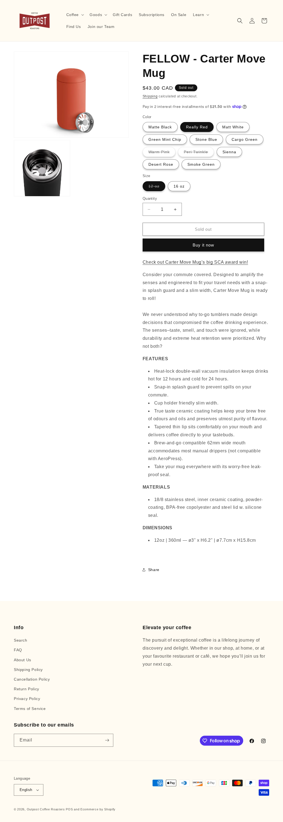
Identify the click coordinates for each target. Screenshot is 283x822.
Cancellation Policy (32, 679)
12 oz (156, 187)
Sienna (229, 152)
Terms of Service (30, 708)
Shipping (150, 96)
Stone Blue (206, 139)
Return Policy (26, 689)
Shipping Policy (28, 669)
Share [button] (153, 569)
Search (20, 640)
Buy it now (203, 245)
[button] (75, 14)
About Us (22, 660)
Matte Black (160, 127)
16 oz (179, 186)
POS (69, 809)
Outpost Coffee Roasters (46, 809)
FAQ (18, 650)
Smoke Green (201, 164)
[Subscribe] (107, 740)
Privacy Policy (27, 698)
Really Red (197, 127)
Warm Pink (161, 153)
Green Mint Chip (164, 139)
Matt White (233, 127)
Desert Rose (160, 164)
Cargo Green (245, 139)
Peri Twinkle (199, 153)
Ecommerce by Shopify (98, 809)
